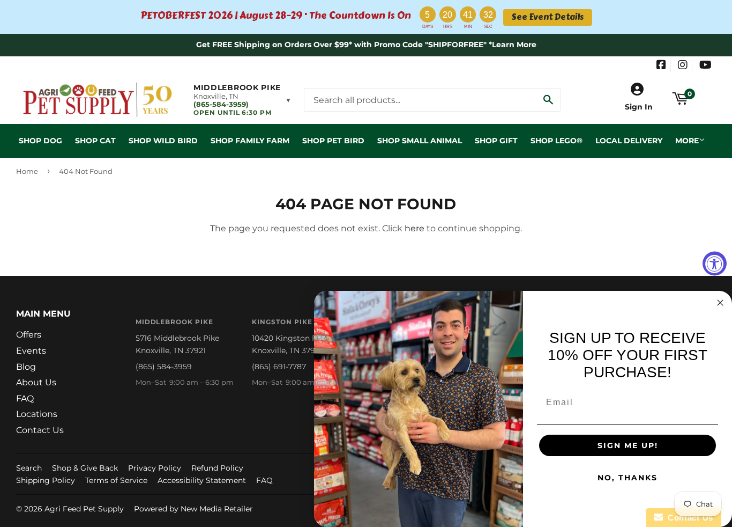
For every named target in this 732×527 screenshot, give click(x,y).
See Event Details (548, 17)
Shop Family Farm (250, 140)
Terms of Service (116, 480)
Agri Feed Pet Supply (84, 508)
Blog (26, 367)
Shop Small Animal (419, 140)
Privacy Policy (154, 468)
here (414, 228)
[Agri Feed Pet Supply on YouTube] (705, 66)
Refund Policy (217, 468)
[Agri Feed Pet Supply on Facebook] (661, 66)
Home (27, 171)
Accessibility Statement (202, 480)
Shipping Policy (45, 480)
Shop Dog (40, 140)
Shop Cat (95, 140)
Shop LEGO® (556, 140)
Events (31, 351)
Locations (36, 414)
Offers (28, 335)
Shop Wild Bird (163, 140)
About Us (36, 382)
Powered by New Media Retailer (193, 508)
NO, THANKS (627, 477)
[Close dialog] (720, 302)
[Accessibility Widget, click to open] (715, 264)
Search (29, 468)
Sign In (639, 107)
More (687, 140)
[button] (242, 100)
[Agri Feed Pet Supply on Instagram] (683, 66)
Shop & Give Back (85, 468)
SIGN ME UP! (627, 445)
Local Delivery (628, 140)
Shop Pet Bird (333, 140)
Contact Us (40, 430)
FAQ (25, 398)
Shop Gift (496, 140)
